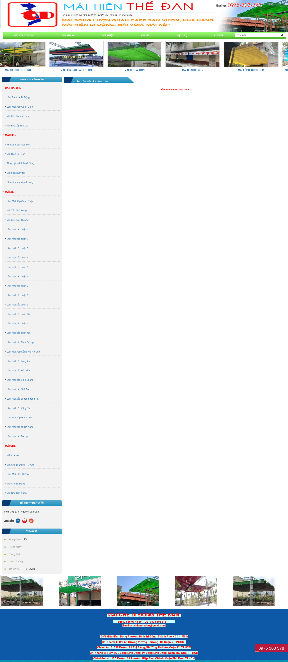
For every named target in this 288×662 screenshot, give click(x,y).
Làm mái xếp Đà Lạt (17, 436)
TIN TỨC (145, 35)
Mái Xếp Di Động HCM (204, 70)
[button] (283, 54)
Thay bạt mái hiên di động (20, 163)
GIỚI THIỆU (107, 35)
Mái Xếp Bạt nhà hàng (18, 116)
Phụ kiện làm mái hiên (18, 144)
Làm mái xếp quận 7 (17, 285)
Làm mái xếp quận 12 (18, 332)
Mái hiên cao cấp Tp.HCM (29, 70)
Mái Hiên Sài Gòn (146, 70)
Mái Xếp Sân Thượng (18, 220)
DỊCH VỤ (182, 35)
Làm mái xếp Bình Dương (20, 342)
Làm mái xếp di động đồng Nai (23, 398)
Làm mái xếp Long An (18, 361)
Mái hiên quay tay (16, 172)
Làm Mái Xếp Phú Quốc (19, 417)
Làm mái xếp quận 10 (18, 314)
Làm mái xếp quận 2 (17, 238)
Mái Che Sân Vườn (17, 492)
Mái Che (10, 446)
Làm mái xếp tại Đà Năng (20, 426)
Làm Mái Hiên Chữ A (18, 474)
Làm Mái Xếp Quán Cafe (20, 106)
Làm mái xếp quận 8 (17, 295)
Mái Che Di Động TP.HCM (20, 464)
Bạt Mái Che (13, 88)
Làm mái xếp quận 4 (17, 257)
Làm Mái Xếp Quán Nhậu (20, 201)
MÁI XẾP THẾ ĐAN (24, 35)
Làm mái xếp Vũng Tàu (19, 408)
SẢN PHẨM (67, 35)
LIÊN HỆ (219, 35)
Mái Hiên (10, 135)
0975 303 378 (271, 648)
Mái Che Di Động (16, 483)
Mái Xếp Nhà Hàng (17, 210)
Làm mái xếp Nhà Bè (18, 389)
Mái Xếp (10, 192)
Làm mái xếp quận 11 (18, 323)
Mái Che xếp (13, 455)
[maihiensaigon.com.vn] (80, 590)
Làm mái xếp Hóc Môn (18, 370)
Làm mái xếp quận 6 (17, 276)
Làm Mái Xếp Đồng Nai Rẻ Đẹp (23, 351)
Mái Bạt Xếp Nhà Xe (17, 125)
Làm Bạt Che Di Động (18, 97)
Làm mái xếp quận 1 (17, 229)
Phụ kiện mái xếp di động (20, 182)
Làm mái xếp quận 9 (17, 304)
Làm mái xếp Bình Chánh (20, 379)
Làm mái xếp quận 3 (17, 248)
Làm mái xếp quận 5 (17, 267)
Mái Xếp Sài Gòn (88, 70)
